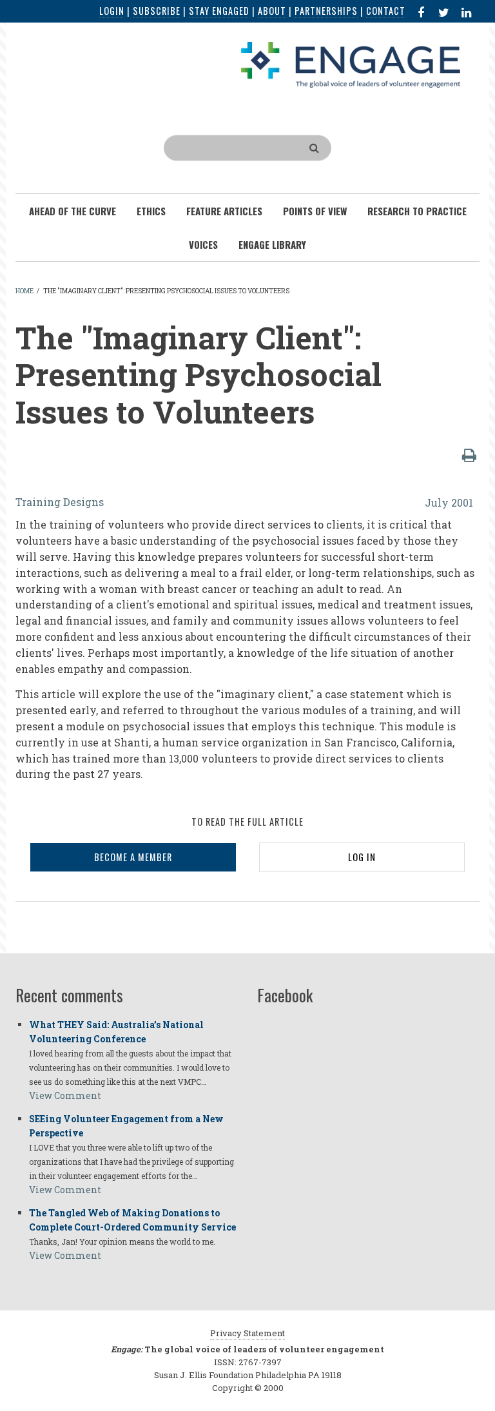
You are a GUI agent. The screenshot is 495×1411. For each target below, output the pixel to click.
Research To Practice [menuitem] (417, 211)
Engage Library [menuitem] (272, 244)
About (272, 10)
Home (24, 291)
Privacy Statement (247, 1333)
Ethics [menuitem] (151, 211)
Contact (385, 10)
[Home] (350, 63)
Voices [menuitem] (203, 244)
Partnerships (326, 10)
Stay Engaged (219, 10)
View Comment (65, 1095)
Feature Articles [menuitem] (224, 211)
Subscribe (156, 10)
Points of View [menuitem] (315, 211)
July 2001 (449, 502)
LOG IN (362, 857)
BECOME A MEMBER (133, 857)
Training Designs (59, 502)
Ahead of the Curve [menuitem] (72, 211)
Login (111, 10)
